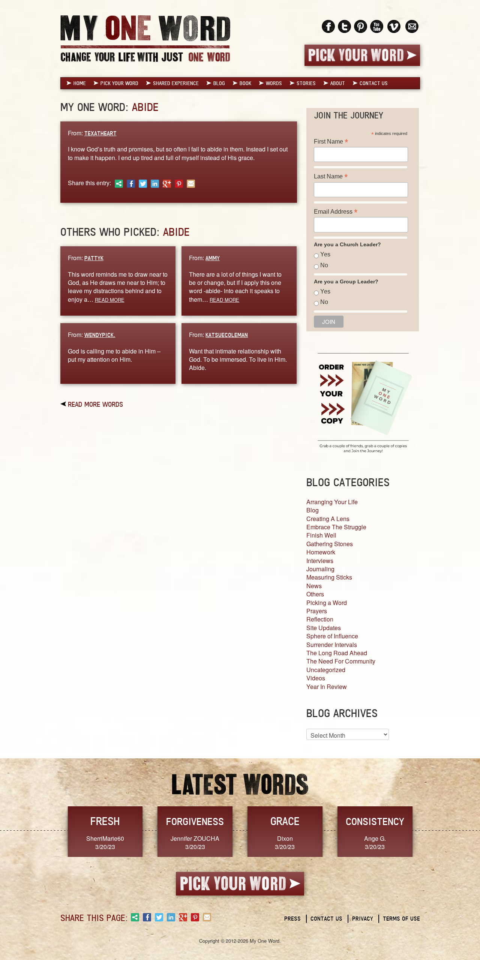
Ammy (213, 258)
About (337, 83)
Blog (219, 83)
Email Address (335, 211)
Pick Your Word (119, 83)
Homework (320, 552)
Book (245, 83)
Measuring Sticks (329, 577)
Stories (306, 83)
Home (80, 83)
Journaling (320, 569)
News (314, 585)
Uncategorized (325, 669)
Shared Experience (176, 83)
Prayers (316, 611)
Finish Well (321, 535)
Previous (52, 830)
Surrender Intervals (331, 644)
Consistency (375, 821)
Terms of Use (401, 918)
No (324, 265)
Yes (325, 254)
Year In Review (326, 686)
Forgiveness (195, 821)
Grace (285, 821)
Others (315, 594)
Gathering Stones (329, 543)
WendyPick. (100, 334)
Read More (109, 299)
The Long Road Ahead (336, 652)
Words (274, 83)
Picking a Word (326, 602)
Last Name (331, 176)
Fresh (105, 821)
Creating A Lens (328, 518)
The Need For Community (340, 661)
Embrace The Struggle (336, 527)
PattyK (94, 258)
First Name (331, 141)
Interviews (319, 560)
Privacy (362, 918)
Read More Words (95, 404)
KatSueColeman (227, 334)
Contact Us (374, 83)
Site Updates (323, 627)
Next (428, 830)
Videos (315, 678)
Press (292, 918)
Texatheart (100, 133)
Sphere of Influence (332, 636)
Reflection (319, 619)
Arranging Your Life (332, 501)
